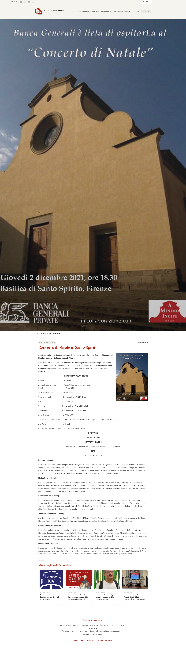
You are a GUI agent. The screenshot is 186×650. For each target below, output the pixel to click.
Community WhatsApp (104, 640)
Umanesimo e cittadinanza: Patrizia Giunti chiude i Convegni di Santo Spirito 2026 (134, 597)
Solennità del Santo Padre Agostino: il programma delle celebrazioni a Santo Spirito (78, 597)
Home (36, 333)
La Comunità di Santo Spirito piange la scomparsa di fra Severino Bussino (106, 597)
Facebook (90, 640)
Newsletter (78, 640)
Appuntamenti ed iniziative (47, 342)
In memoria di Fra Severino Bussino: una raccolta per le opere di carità (50, 597)
